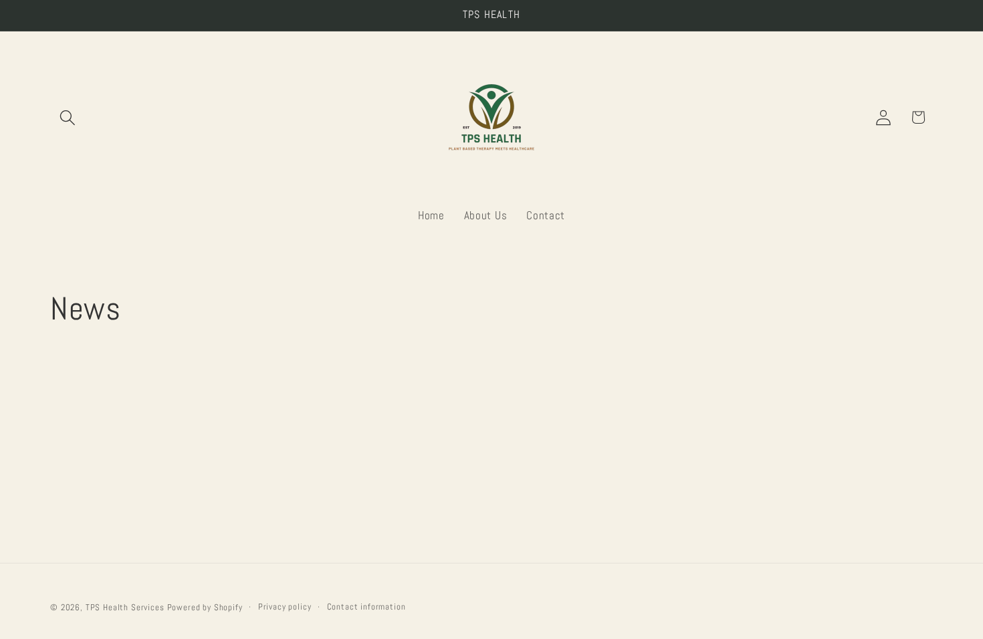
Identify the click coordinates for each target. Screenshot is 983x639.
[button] (68, 117)
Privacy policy (285, 606)
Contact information (366, 606)
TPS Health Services (125, 607)
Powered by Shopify (205, 607)
